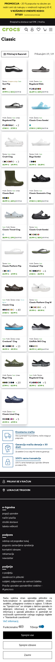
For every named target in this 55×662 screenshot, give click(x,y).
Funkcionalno (10, 627)
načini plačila (9, 517)
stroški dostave (10, 522)
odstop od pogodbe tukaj (15, 541)
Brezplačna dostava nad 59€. (23, 22)
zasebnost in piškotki (13, 577)
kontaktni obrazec (11, 549)
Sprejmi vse (27, 635)
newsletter (7, 558)
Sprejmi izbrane (27, 645)
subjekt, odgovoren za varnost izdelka (21, 581)
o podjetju (7, 572)
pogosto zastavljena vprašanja (18, 545)
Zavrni (27, 655)
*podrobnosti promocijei (32, 15)
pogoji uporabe (10, 513)
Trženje (34, 627)
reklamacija (8, 553)
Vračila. (41, 22)
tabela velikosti (10, 526)
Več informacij (10, 621)
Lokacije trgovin (18, 490)
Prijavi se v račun (19, 481)
